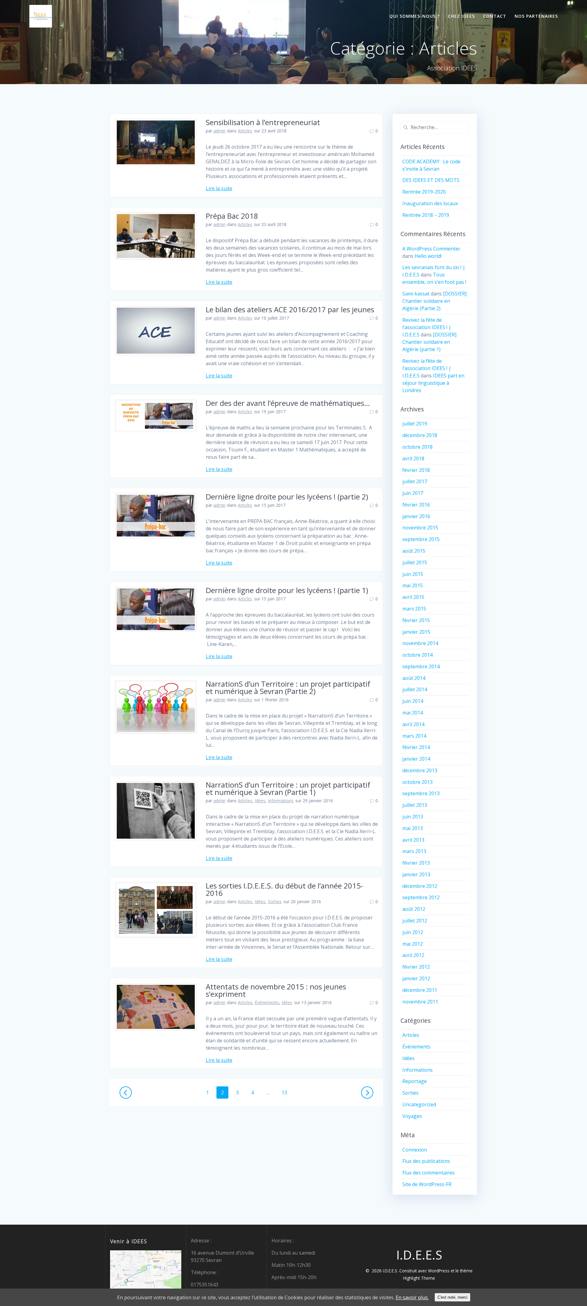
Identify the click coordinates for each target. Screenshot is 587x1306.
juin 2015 (412, 574)
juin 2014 (412, 701)
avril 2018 (413, 458)
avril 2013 (413, 840)
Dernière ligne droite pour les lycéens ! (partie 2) (287, 497)
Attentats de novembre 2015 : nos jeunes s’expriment (276, 990)
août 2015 (413, 550)
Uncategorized (419, 1104)
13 (286, 1092)
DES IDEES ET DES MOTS (431, 180)
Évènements (267, 1002)
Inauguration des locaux (430, 203)
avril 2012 (413, 955)
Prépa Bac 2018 (232, 216)
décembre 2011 (419, 990)
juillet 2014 (414, 689)
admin (219, 131)
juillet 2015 (414, 562)
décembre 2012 (419, 886)
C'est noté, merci (452, 1297)
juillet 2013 (414, 805)
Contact (494, 16)
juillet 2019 (414, 423)
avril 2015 (413, 597)
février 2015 (416, 620)
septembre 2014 (421, 666)
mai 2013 (412, 828)
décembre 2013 (419, 770)
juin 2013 (412, 816)
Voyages (412, 1116)
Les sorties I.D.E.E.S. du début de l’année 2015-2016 (284, 889)
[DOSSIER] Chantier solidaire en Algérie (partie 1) (429, 342)
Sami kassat (416, 293)
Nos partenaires (536, 16)
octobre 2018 (417, 446)
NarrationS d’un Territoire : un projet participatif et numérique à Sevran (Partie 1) (288, 788)
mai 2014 (412, 712)
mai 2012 (412, 944)
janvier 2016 (416, 516)
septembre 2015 (421, 539)
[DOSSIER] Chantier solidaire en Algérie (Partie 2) (434, 301)
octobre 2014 (417, 654)
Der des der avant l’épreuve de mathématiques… (288, 403)
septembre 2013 (421, 793)
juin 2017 (412, 493)
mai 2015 (412, 585)
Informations (281, 800)
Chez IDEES (461, 16)
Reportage (414, 1081)
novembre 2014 (420, 643)
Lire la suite (219, 188)
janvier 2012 (416, 978)
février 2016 (416, 504)
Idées (260, 800)
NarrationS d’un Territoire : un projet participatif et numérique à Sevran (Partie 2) (288, 687)
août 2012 (413, 909)
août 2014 (413, 678)
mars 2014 (414, 736)
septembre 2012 (421, 897)
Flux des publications (426, 1161)
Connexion (414, 1149)
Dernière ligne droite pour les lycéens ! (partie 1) (287, 590)
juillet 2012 (414, 920)
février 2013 (416, 862)
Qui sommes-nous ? (414, 16)
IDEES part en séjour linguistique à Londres (433, 383)
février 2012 (416, 966)
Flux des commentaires (428, 1172)
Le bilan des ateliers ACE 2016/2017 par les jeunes (290, 309)
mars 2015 (414, 608)
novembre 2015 (420, 527)
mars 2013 (414, 851)
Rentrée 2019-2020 (424, 191)
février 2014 (416, 747)
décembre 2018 (419, 435)
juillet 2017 (414, 481)
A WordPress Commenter (431, 248)
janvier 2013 (416, 874)
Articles (245, 131)
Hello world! (428, 256)
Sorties (275, 901)
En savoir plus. (412, 1297)
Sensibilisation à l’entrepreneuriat (263, 122)
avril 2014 (413, 724)
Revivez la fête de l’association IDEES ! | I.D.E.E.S (426, 327)
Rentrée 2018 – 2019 (425, 215)
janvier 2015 (416, 632)
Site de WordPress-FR (427, 1184)
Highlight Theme (419, 1278)
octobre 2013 (417, 782)
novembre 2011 (420, 1001)
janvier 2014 (416, 758)
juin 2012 (412, 932)
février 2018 (416, 470)
